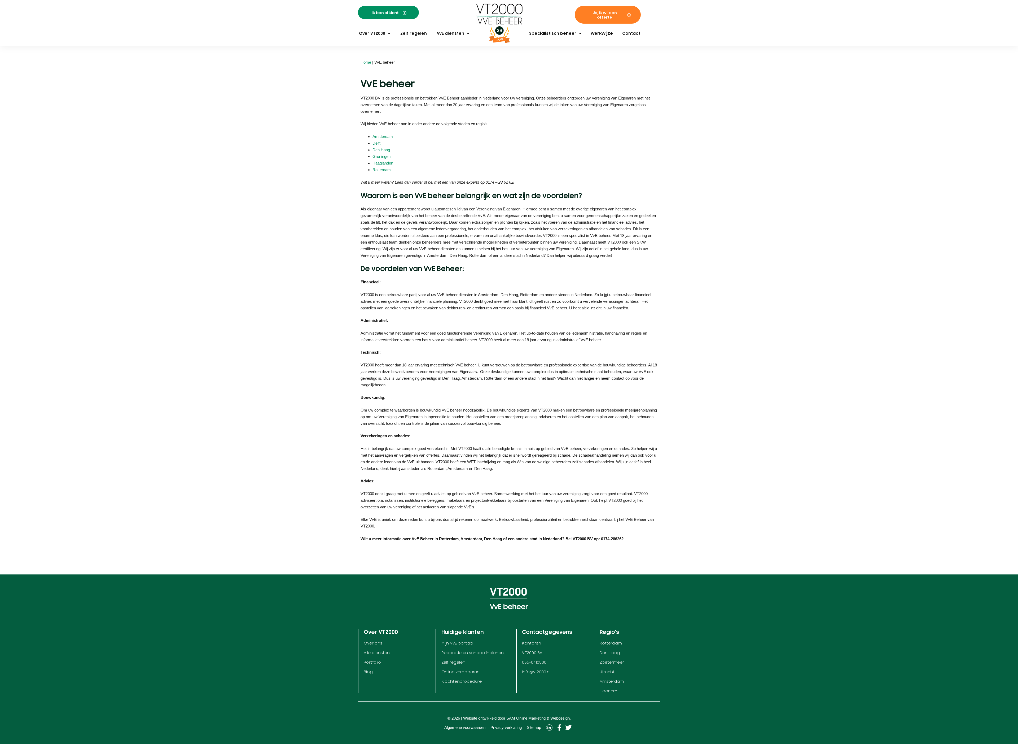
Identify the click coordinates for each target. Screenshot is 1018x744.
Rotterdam (381, 169)
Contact (631, 33)
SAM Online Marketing (526, 718)
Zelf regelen (413, 33)
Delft (376, 143)
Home (366, 62)
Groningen (381, 156)
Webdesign (560, 718)
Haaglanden (382, 163)
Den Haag (381, 150)
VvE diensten (450, 33)
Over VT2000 (372, 33)
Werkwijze (602, 33)
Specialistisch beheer (552, 33)
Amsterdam (382, 136)
